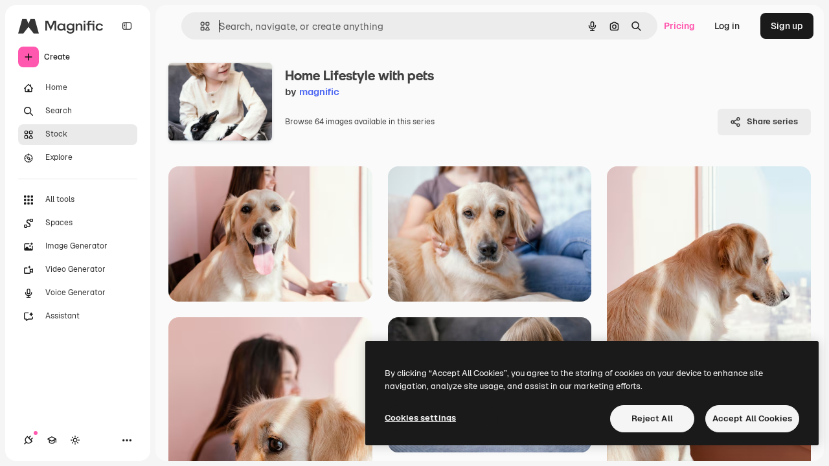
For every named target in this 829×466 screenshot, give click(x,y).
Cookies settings (420, 417)
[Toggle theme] (75, 440)
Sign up (787, 26)
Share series (772, 121)
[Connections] (28, 440)
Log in (727, 26)
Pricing (679, 26)
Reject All (652, 418)
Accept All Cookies (752, 418)
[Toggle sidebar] (127, 26)
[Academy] (51, 440)
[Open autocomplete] (200, 26)
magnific (319, 91)
